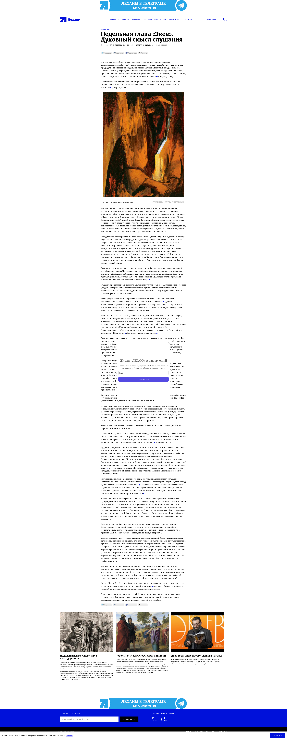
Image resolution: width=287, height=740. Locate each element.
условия (69, 736)
